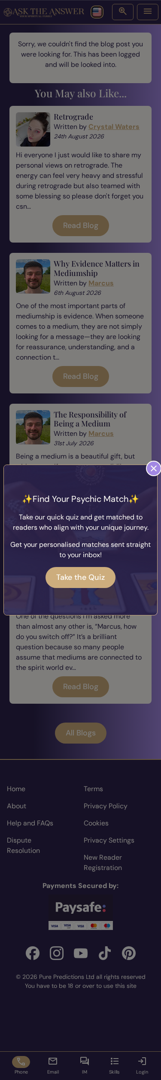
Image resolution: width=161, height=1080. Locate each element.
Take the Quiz (80, 577)
